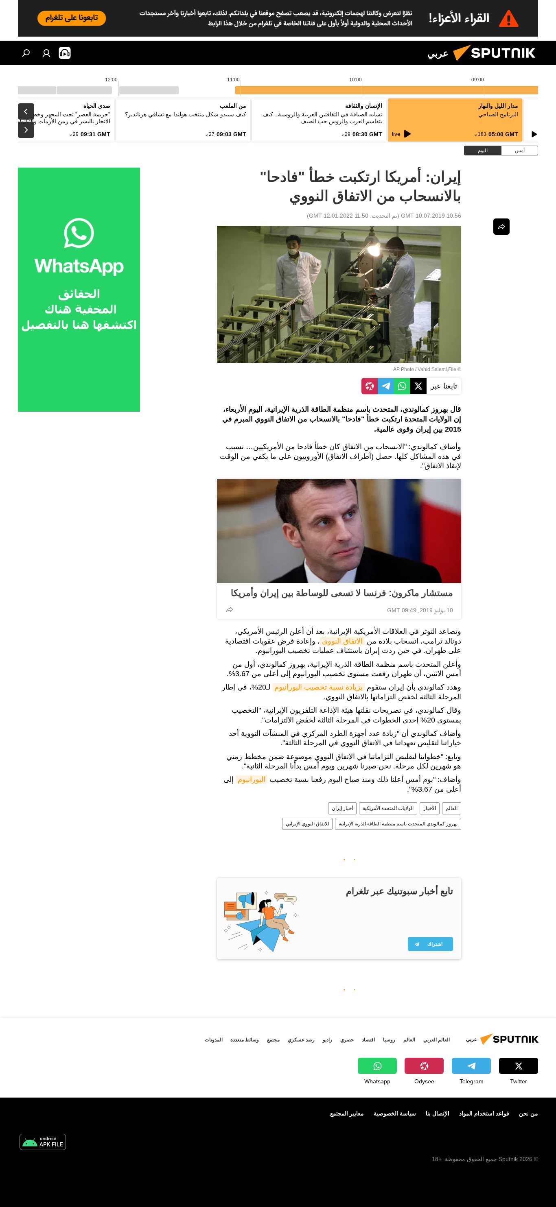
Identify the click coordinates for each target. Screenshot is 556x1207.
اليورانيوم (251, 779)
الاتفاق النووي (342, 641)
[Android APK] (42, 1143)
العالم (451, 808)
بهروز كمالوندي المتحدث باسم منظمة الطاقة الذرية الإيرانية (398, 824)
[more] (229, 609)
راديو (327, 1040)
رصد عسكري (301, 1040)
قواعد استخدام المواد (484, 1113)
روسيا (389, 1040)
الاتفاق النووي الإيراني (307, 824)
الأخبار (429, 808)
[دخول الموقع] (46, 53)
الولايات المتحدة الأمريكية (388, 808)
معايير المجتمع (347, 1113)
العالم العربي (436, 1040)
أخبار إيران (342, 808)
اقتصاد (368, 1040)
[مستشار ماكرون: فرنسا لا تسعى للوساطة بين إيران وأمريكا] (339, 531)
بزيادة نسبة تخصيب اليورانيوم (318, 687)
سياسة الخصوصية (395, 1113)
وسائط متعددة (244, 1040)
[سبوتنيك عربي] (497, 63)
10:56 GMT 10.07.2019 (431, 215)
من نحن (528, 1113)
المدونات (214, 1040)
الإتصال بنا (437, 1113)
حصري (347, 1040)
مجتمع (273, 1040)
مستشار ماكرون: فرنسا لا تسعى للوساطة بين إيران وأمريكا (342, 593)
